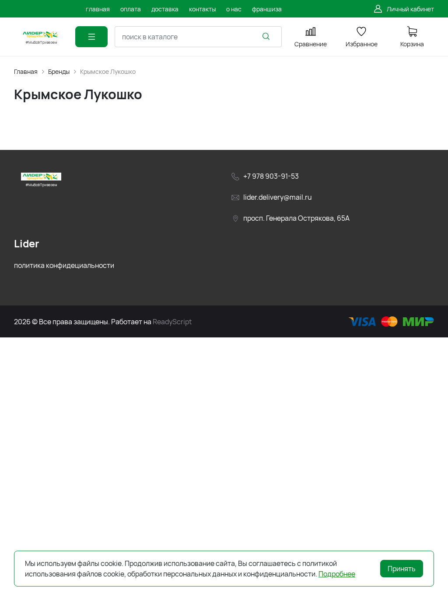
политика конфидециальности (64, 265)
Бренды (59, 71)
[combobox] (198, 36)
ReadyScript (172, 321)
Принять (402, 568)
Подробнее (336, 574)
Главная (26, 71)
